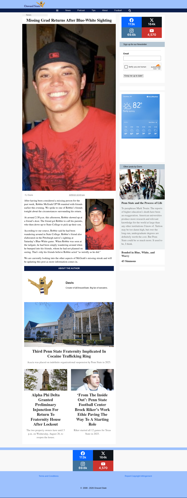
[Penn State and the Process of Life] (142, 200)
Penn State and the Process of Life (141, 203)
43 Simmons (128, 261)
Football (118, 10)
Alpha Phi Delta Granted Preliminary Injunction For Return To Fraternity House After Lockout (46, 409)
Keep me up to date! (133, 76)
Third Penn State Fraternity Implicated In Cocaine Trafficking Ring (69, 353)
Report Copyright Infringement (138, 476)
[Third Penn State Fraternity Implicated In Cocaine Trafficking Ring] (69, 346)
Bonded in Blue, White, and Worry (138, 254)
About (104, 10)
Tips (93, 10)
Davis (30, 195)
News (68, 10)
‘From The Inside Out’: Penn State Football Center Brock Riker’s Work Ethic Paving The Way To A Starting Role (92, 409)
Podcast (81, 10)
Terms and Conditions (49, 476)
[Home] (34, 7)
